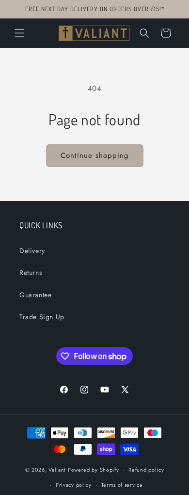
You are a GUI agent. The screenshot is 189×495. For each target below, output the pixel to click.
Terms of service (122, 485)
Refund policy (146, 470)
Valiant (57, 470)
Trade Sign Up (41, 317)
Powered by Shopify (93, 470)
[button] (19, 33)
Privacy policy (74, 485)
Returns (30, 272)
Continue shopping (95, 155)
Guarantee (35, 295)
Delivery (32, 251)
